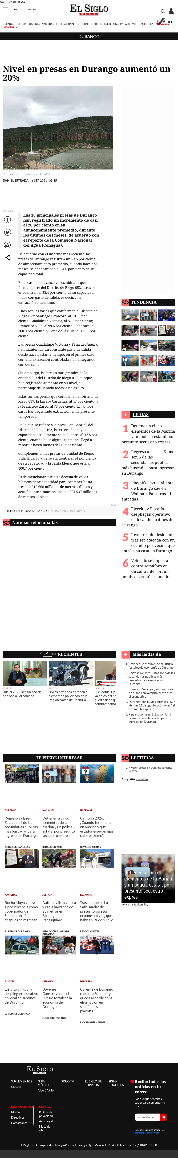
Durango (89, 36)
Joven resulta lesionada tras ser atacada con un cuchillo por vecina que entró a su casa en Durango (148, 542)
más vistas (142, 779)
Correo (8, 248)
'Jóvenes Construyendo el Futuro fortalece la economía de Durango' (151, 665)
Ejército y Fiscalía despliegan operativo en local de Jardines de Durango (147, 517)
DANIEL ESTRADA (16, 180)
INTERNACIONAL (65, 24)
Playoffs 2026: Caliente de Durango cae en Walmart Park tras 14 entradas (147, 491)
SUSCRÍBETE (10, 26)
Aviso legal (46, 1121)
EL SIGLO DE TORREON (93, 1083)
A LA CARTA (46, 1090)
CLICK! (16, 1087)
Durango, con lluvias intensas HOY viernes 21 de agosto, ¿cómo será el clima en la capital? (151, 705)
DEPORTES (96, 24)
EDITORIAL (82, 24)
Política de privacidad (46, 1114)
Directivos (17, 1117)
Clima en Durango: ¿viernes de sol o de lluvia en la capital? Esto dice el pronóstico (151, 692)
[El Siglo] (39, 1077)
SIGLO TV (118, 24)
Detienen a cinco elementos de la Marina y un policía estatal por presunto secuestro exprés (148, 434)
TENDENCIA (144, 302)
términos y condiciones (147, 1132)
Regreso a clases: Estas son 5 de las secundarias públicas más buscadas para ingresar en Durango (148, 462)
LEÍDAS (141, 414)
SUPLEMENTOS (21, 1081)
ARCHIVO (130, 24)
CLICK (107, 24)
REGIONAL (34, 24)
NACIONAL (48, 24)
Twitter (7, 236)
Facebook (8, 223)
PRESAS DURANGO (34, 511)
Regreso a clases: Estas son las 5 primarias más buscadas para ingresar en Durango (149, 718)
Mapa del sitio (45, 1128)
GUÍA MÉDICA (44, 1083)
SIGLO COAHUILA (116, 1083)
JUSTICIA (21, 24)
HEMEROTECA (145, 24)
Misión (15, 1112)
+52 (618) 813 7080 (144, 1145)
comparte (8, 261)
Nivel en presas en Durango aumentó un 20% (150, 769)
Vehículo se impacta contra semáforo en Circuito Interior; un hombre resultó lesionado (145, 568)
